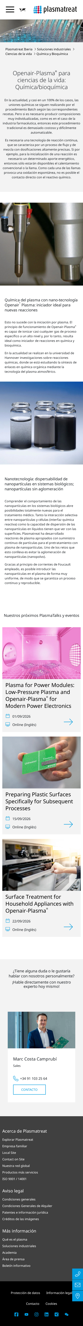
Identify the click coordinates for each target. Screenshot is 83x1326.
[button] (22, 9)
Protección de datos (25, 1293)
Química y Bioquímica (52, 54)
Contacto (29, 1089)
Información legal (59, 1293)
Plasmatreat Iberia (19, 49)
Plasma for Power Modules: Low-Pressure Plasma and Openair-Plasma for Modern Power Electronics (40, 695)
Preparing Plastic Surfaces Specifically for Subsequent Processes (39, 801)
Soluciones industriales (54, 49)
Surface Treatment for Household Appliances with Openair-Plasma (39, 903)
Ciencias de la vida (19, 54)
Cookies (51, 1304)
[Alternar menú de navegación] (10, 9)
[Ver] (68, 722)
